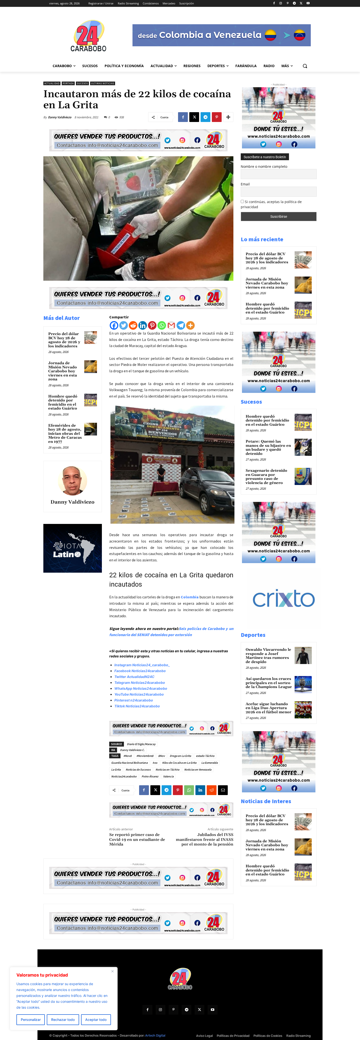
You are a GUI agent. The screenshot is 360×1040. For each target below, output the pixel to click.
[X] (301, 3)
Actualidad (52, 83)
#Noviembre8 (144, 756)
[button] (305, 66)
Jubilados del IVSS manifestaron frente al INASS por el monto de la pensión (204, 839)
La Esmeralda (209, 762)
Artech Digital (155, 1035)
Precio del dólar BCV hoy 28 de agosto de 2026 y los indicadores (64, 340)
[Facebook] (274, 3)
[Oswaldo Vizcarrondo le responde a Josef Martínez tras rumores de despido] (303, 655)
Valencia (168, 776)
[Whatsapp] (161, 325)
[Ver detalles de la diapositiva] (289, 628)
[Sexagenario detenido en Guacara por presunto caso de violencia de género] (303, 476)
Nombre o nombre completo (264, 166)
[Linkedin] (142, 325)
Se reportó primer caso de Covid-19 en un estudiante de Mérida (137, 839)
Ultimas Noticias (102, 83)
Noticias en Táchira (167, 769)
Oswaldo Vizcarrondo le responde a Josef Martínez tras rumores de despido (268, 655)
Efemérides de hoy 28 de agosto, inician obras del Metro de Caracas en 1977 (65, 433)
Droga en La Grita (180, 756)
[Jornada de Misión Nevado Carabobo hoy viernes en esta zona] (90, 366)
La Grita (116, 769)
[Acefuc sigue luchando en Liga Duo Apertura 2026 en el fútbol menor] (303, 709)
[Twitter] (123, 325)
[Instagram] (281, 3)
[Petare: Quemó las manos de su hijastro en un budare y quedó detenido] (303, 447)
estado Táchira (205, 756)
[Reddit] (133, 325)
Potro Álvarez (150, 776)
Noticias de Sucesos (138, 769)
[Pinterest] (287, 3)
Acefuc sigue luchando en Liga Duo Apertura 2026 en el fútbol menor (268, 708)
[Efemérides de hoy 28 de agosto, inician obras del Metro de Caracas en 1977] (90, 429)
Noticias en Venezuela (197, 769)
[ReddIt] (211, 790)
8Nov (161, 756)
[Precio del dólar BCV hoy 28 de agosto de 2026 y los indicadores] (90, 337)
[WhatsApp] (189, 790)
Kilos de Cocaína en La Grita (179, 762)
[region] (64, 998)
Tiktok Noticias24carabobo (137, 706)
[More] (228, 117)
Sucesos (82, 83)
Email (245, 184)
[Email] (223, 790)
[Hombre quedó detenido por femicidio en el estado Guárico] (90, 400)
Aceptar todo (96, 1019)
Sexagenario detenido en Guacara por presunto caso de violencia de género (266, 476)
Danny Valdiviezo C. (132, 750)
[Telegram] (294, 3)
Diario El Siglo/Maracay (141, 744)
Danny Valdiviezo (59, 117)
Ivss (155, 762)
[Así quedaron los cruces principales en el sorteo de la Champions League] (303, 684)
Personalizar (31, 1019)
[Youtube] (308, 3)
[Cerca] (112, 971)
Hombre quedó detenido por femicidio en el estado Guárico (62, 402)
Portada (68, 83)
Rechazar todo (63, 1019)
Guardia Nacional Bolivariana (129, 762)
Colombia (190, 596)
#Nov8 (127, 756)
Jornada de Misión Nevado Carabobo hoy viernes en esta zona (62, 371)
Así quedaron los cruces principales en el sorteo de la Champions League (269, 683)
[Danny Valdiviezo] (72, 481)
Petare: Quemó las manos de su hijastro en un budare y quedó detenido (268, 447)
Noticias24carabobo (124, 776)
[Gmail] (171, 325)
